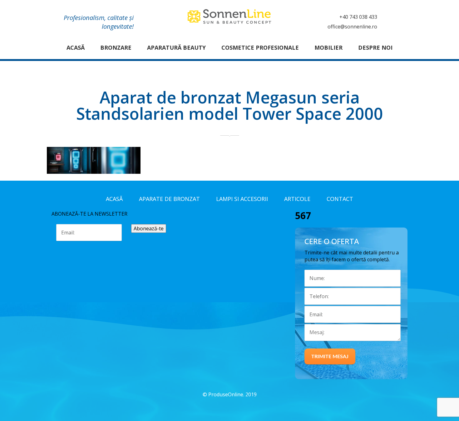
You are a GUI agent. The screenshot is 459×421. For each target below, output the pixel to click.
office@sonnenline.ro (352, 26)
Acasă (76, 47)
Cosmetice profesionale (260, 47)
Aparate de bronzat (169, 199)
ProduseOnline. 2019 (232, 394)
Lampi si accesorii (242, 199)
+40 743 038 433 (358, 16)
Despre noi (375, 47)
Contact (340, 199)
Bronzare (115, 47)
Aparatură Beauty (176, 47)
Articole (297, 199)
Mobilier (328, 47)
